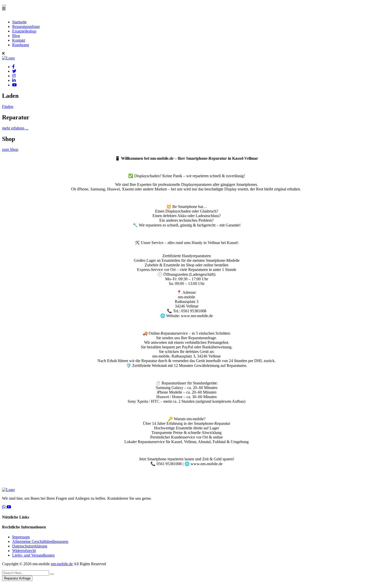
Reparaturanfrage (26, 26)
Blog (16, 36)
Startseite (19, 22)
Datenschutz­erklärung (29, 546)
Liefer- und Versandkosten (33, 555)
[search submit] (52, 574)
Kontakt (18, 40)
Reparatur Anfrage (17, 578)
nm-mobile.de (62, 564)
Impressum (21, 537)
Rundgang (20, 45)
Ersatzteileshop (24, 31)
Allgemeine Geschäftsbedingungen (40, 541)
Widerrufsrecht (24, 550)
